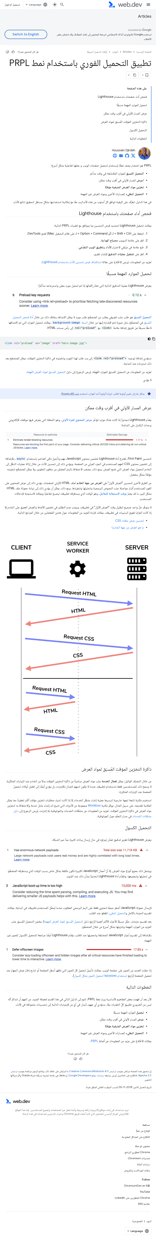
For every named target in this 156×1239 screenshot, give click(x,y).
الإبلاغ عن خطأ (143, 1131)
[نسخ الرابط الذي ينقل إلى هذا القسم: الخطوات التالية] (122, 987)
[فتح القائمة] (148, 4)
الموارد (115, 51)
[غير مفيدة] (7, 52)
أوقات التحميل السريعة (97, 51)
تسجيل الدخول (12, 4)
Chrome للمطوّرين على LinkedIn (132, 1197)
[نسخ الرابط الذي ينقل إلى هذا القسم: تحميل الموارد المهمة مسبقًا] (102, 274)
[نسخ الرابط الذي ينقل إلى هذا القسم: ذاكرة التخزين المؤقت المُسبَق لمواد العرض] (78, 769)
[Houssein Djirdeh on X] (133, 157)
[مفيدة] (13, 52)
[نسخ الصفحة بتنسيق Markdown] (134, 75)
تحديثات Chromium (139, 1158)
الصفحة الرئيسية (143, 51)
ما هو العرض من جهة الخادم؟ (127, 527)
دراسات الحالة (143, 1164)
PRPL (94, 1041)
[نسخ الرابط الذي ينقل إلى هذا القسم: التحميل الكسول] (121, 828)
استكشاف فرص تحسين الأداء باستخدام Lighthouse (71, 262)
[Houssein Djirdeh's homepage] (115, 157)
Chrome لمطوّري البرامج (137, 1152)
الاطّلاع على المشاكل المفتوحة (136, 1137)
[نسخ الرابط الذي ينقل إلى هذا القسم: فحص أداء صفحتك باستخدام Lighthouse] (75, 214)
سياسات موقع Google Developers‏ (86, 1075)
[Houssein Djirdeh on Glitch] (121, 157)
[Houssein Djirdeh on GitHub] (127, 157)
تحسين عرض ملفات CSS (129, 521)
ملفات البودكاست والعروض (137, 1170)
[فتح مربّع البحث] (62, 4)
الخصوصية (137, 1221)
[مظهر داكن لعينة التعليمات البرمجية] (149, 339)
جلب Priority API (70, 393)
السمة (70, 322)
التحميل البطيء (117, 913)
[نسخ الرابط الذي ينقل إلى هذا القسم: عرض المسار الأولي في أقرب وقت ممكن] (81, 408)
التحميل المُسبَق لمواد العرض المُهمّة (46, 372)
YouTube (145, 1191)
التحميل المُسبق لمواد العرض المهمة (63, 921)
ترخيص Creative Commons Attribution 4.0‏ (92, 1071)
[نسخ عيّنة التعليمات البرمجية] (153, 339)
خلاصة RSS (144, 1204)
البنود (148, 1221)
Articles (144, 16)
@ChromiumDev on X (137, 1185)
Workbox (94, 805)
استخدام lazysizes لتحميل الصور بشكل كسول (100, 976)
